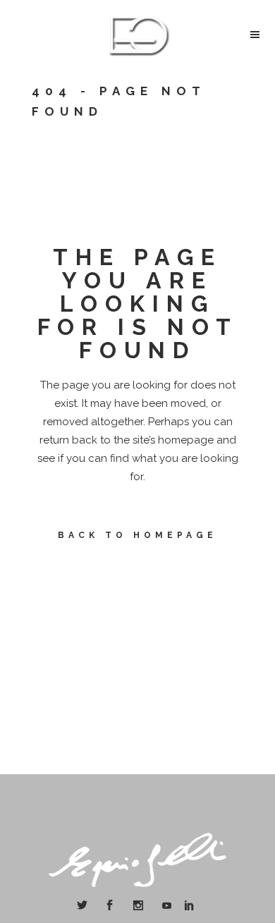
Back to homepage (137, 535)
